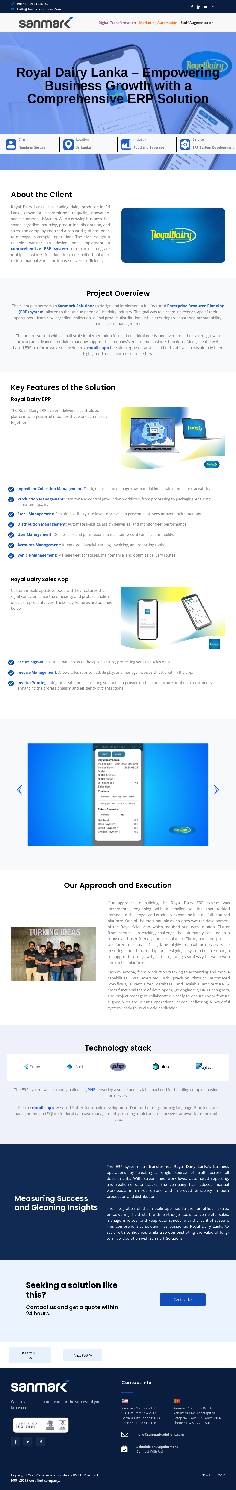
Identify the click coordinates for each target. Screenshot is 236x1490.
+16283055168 (145, 1423)
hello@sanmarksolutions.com (39, 9)
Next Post (81, 1355)
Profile (220, 1475)
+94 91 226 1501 (39, 4)
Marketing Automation (158, 22)
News (205, 1475)
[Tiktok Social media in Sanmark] (211, 6)
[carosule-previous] (19, 790)
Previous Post (31, 1355)
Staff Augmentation (197, 22)
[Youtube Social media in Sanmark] (204, 6)
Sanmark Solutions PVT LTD (63, 1475)
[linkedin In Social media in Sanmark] (197, 6)
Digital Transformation (117, 22)
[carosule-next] (216, 790)
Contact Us (182, 1299)
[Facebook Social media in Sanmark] (191, 6)
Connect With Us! (149, 1451)
